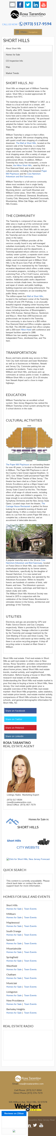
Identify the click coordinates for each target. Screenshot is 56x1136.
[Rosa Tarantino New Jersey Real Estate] (28, 18)
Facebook (20, 5)
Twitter (28, 5)
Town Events (30, 909)
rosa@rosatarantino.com (31, 1083)
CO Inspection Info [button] (14, 61)
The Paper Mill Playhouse (17, 464)
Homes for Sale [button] (13, 55)
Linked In (36, 5)
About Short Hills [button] (13, 48)
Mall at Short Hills (35, 296)
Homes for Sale (14, 909)
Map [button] (8, 67)
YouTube (43, 5)
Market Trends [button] (12, 73)
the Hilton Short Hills (22, 165)
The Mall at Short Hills (26, 143)
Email (12, 5)
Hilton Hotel (26, 330)
